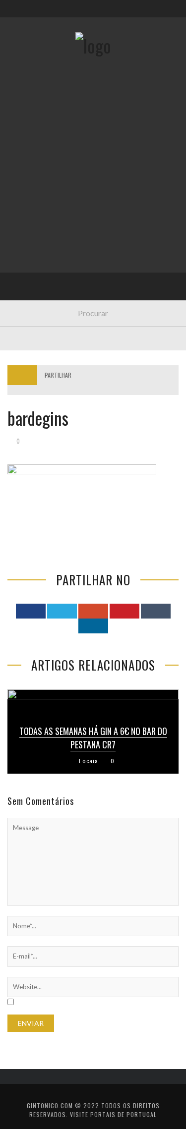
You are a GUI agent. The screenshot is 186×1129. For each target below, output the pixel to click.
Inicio (24, 119)
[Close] (15, 15)
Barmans (29, 261)
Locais (26, 221)
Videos (26, 302)
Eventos (28, 139)
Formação (32, 282)
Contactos (33, 65)
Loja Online (34, 180)
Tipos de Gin (35, 200)
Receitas (29, 160)
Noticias (29, 241)
